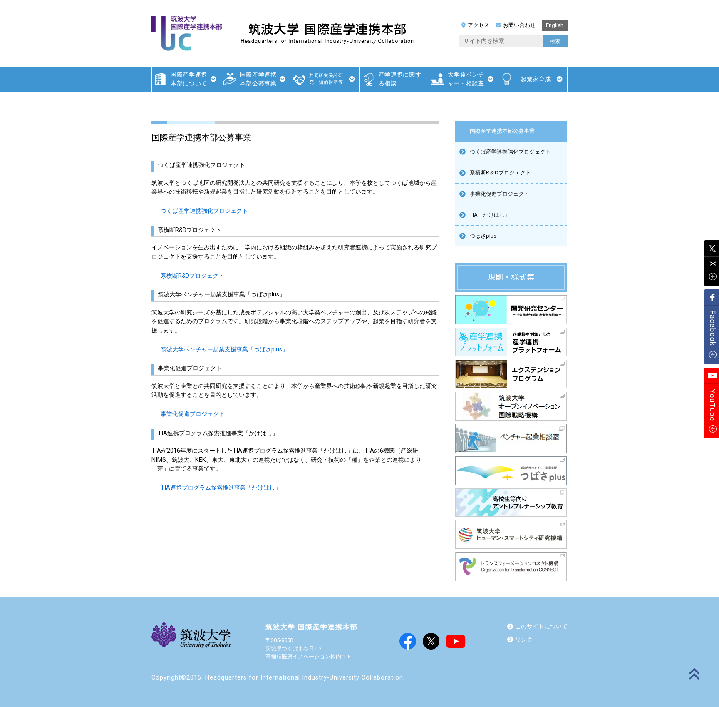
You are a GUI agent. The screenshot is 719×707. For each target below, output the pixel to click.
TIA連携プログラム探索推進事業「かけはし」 (221, 487)
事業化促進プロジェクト (193, 414)
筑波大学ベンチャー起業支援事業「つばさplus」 (224, 349)
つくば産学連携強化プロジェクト (204, 210)
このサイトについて (541, 626)
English (554, 25)
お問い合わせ (519, 25)
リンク (524, 639)
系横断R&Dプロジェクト (192, 275)
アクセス (478, 25)
